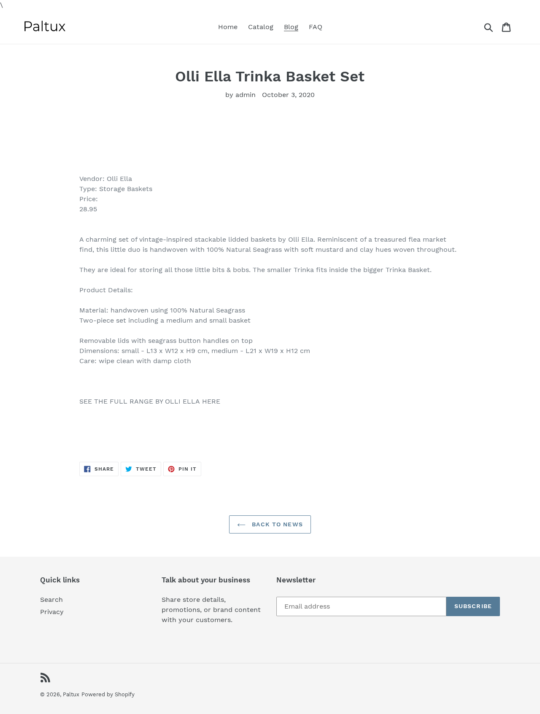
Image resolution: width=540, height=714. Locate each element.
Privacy (52, 612)
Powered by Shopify (108, 694)
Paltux (71, 694)
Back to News (276, 524)
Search (51, 599)
